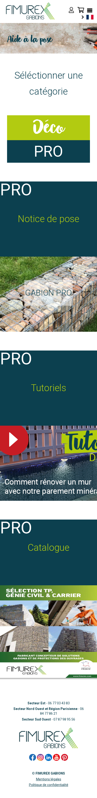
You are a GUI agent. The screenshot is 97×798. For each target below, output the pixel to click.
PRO (48, 151)
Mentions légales (48, 779)
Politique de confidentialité (48, 785)
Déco (48, 127)
